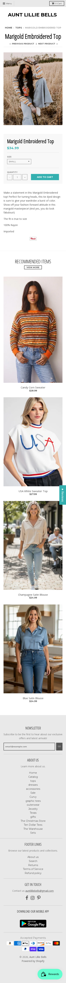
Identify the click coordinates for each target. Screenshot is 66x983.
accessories (33, 788)
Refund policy (33, 873)
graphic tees (33, 801)
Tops (18, 27)
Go (59, 746)
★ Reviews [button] (63, 495)
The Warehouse (33, 828)
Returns (33, 865)
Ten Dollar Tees (33, 824)
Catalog (33, 776)
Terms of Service (33, 869)
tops (33, 781)
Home (8, 27)
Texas (33, 812)
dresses (33, 784)
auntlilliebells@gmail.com (39, 890)
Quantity (12, 172)
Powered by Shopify (33, 961)
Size (9, 157)
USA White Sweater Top (33, 491)
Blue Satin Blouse (33, 698)
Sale (33, 792)
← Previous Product (22, 43)
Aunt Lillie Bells (32, 14)
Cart (58, 3)
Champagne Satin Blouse (33, 594)
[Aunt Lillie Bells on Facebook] (27, 898)
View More (33, 267)
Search (33, 861)
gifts (33, 816)
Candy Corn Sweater (33, 387)
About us (33, 857)
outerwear (33, 804)
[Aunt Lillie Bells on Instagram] (33, 898)
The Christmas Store (33, 820)
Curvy (33, 796)
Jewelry (33, 808)
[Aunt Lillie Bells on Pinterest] (38, 898)
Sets (33, 832)
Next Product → (48, 43)
